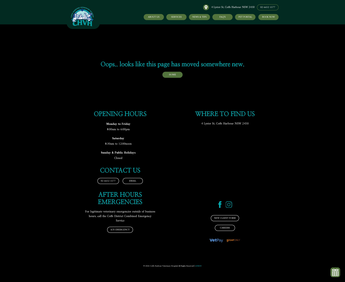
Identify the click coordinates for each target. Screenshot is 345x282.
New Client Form (225, 218)
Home (172, 75)
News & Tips (199, 17)
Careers (225, 228)
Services (176, 17)
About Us (153, 17)
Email (132, 181)
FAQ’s (222, 17)
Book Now (268, 17)
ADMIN (198, 266)
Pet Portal (245, 17)
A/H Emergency (120, 230)
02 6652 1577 (267, 7)
